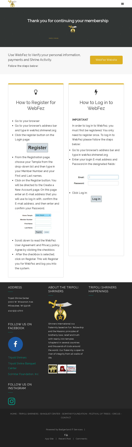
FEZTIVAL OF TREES (99, 414)
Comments (81, 438)
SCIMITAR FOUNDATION (74, 414)
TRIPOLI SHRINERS (28, 414)
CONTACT (66, 417)
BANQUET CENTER (50, 414)
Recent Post (65, 438)
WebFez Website (53, 38)
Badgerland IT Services (71, 429)
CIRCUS (116, 414)
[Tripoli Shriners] (12, 3)
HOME (13, 414)
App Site (49, 438)
